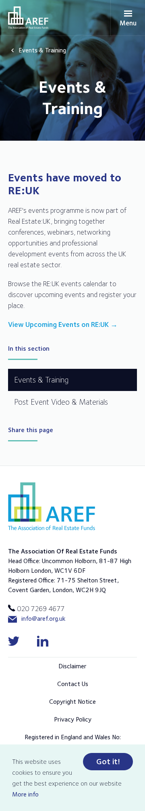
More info (25, 794)
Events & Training (42, 50)
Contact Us (72, 684)
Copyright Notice (72, 701)
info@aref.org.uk (43, 618)
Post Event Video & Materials (61, 402)
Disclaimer (72, 666)
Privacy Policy (72, 719)
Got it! (108, 761)
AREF (28, 17)
